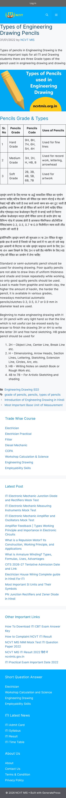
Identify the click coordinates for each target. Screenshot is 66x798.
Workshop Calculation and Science (28, 692)
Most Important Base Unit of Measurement (34, 405)
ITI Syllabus (13, 730)
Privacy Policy (14, 780)
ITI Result (11, 736)
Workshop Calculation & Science (27, 456)
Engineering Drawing (19, 462)
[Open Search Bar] (47, 15)
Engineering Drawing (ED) (22, 389)
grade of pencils (15, 394)
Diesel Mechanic (16, 445)
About (9, 763)
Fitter (8, 439)
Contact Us (12, 768)
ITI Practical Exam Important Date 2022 (31, 662)
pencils (33, 394)
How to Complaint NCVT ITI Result (28, 636)
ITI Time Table (14, 742)
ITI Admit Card (15, 725)
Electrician (12, 428)
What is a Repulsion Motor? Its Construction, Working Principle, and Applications (29, 544)
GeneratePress (51, 792)
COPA (9, 451)
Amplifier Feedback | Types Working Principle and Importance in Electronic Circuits (30, 530)
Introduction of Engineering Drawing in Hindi (34, 400)
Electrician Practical (18, 433)
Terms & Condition (17, 774)
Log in (33, 3)
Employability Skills (18, 468)
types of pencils (50, 394)
